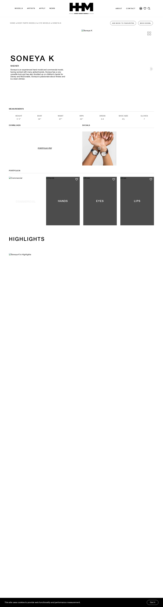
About (119, 8)
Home (12, 23)
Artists (31, 8)
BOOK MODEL (145, 23)
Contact (130, 8)
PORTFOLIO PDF (45, 148)
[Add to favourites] (39, 179)
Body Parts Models (27, 23)
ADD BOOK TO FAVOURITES (123, 23)
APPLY (42, 8)
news (52, 8)
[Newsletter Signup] (140, 8)
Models (19, 8)
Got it (152, 602)
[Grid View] (149, 33)
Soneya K (56, 23)
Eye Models (44, 23)
